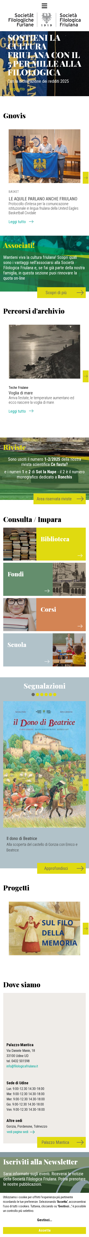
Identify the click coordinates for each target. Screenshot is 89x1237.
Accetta (45, 1230)
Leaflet (27, 1034)
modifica (79, 1034)
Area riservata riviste (54, 498)
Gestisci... (44, 1220)
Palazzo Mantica (55, 1142)
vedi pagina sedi (17, 1132)
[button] (86, 178)
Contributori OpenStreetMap (58, 1034)
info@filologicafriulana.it (22, 1066)
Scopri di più (56, 292)
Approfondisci (56, 868)
